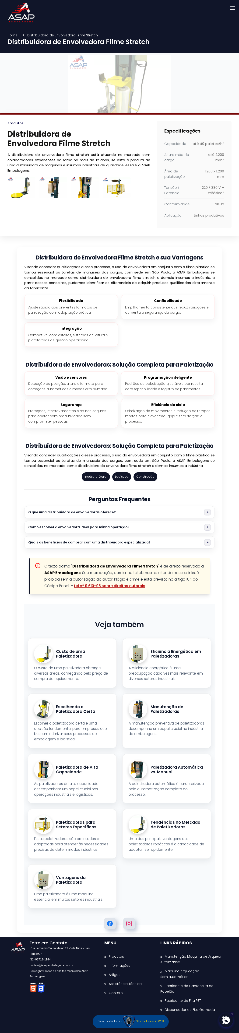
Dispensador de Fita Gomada (190, 1009)
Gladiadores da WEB (149, 1021)
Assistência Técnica (125, 983)
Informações (119, 965)
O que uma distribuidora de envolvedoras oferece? (72, 512)
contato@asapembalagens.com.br (51, 965)
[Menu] (232, 8)
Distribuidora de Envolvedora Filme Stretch (62, 35)
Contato (116, 993)
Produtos (116, 956)
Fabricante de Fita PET (183, 1000)
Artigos (114, 974)
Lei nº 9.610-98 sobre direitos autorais (109, 585)
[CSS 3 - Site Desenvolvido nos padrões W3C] (41, 987)
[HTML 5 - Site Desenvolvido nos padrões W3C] (34, 987)
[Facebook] (110, 923)
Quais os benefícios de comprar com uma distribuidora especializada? (89, 542)
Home (12, 35)
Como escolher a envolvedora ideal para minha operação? (79, 527)
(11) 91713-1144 (40, 959)
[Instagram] (129, 923)
